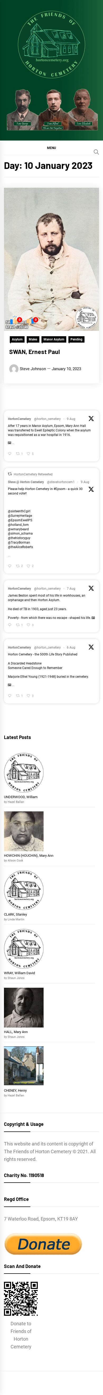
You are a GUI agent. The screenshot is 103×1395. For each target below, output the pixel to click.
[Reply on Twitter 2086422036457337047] (11, 566)
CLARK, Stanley (15, 914)
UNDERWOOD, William (21, 797)
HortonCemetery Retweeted (33, 474)
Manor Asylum (54, 339)
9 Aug (71, 419)
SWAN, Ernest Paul (34, 351)
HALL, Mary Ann (16, 1032)
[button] (51, 148)
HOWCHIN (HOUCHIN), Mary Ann (28, 856)
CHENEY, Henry (15, 1090)
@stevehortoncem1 (61, 482)
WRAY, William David (19, 973)
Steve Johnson (33, 368)
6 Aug (71, 647)
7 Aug (71, 589)
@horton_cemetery (47, 419)
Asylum (17, 339)
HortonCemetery (19, 419)
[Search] (96, 152)
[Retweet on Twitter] (10, 474)
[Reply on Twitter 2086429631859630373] (11, 454)
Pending (76, 339)
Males (33, 339)
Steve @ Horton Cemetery (26, 482)
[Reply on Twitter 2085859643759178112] (11, 625)
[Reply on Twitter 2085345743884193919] (11, 696)
